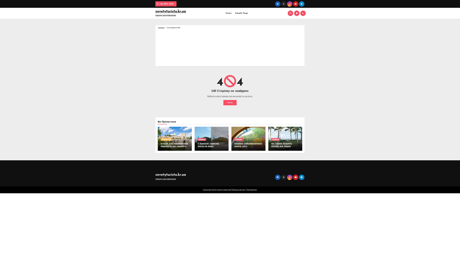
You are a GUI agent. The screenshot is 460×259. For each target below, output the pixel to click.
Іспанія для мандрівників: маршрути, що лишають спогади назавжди (174, 146)
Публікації (166, 139)
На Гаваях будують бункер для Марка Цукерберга (281, 146)
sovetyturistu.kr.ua (170, 11)
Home (229, 13)
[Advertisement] (230, 47)
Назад (230, 103)
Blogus (235, 190)
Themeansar (251, 190)
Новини (202, 139)
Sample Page (241, 13)
